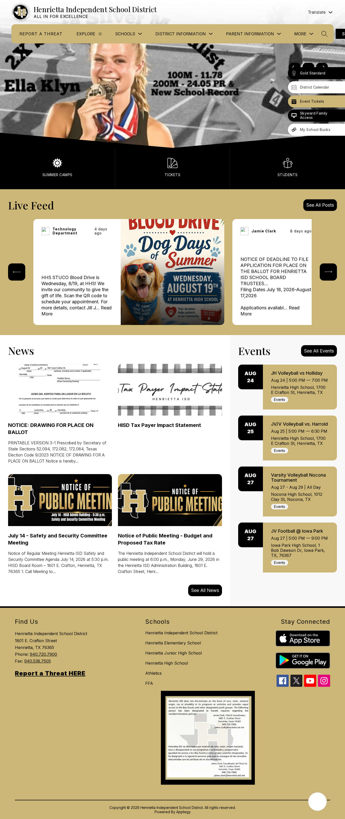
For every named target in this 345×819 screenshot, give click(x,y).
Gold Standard (312, 73)
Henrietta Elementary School (173, 642)
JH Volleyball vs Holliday (297, 373)
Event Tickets (312, 101)
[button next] (328, 272)
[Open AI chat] (317, 802)
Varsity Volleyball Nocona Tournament (298, 477)
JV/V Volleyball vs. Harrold (299, 424)
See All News (205, 590)
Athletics (153, 673)
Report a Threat (40, 33)
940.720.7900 (43, 654)
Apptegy (183, 812)
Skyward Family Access (314, 115)
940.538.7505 (37, 661)
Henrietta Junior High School (173, 653)
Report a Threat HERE (50, 673)
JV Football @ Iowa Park (297, 531)
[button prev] (16, 272)
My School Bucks (315, 129)
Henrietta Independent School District (181, 632)
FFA (149, 683)
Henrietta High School (166, 663)
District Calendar (314, 87)
